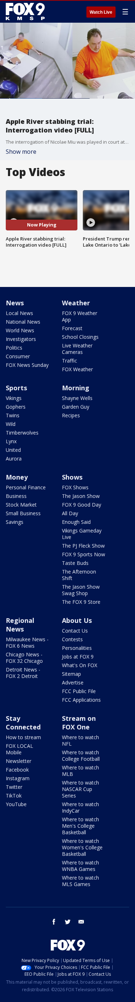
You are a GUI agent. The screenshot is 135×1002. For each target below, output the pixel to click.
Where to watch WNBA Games (80, 865)
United (13, 449)
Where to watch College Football (81, 755)
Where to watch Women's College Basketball (82, 847)
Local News (19, 313)
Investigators (21, 339)
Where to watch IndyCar (80, 807)
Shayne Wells (77, 398)
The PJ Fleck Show (83, 545)
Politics (14, 347)
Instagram (18, 778)
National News (23, 321)
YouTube (16, 804)
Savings (14, 521)
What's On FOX (79, 665)
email (81, 921)
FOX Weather (77, 369)
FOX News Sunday (27, 364)
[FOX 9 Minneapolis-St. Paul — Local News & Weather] (27, 11)
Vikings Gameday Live (82, 533)
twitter (67, 921)
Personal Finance (26, 487)
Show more (21, 152)
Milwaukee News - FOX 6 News (27, 642)
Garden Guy (75, 406)
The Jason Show (81, 496)
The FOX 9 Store (81, 601)
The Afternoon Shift (79, 574)
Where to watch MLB (80, 770)
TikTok (14, 795)
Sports (16, 387)
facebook (54, 921)
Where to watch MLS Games (80, 881)
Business (16, 496)
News (15, 302)
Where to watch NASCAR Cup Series (80, 789)
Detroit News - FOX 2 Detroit (23, 672)
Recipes (71, 415)
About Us (77, 620)
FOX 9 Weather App (79, 316)
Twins (12, 415)
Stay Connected (23, 722)
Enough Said (76, 521)
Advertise (73, 682)
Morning (75, 387)
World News (20, 330)
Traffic (69, 360)
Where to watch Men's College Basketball (80, 826)
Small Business (23, 513)
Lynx (11, 441)
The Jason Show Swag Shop (81, 590)
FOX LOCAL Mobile (19, 749)
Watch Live (101, 12)
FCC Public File (79, 691)
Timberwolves (22, 432)
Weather (76, 302)
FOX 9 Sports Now (83, 554)
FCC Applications (81, 699)
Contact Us (75, 630)
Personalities (77, 647)
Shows (72, 477)
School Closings (80, 336)
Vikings (14, 398)
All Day (70, 513)
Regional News (20, 624)
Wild (10, 424)
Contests (72, 639)
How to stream (23, 737)
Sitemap (71, 673)
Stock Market (21, 504)
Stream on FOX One (79, 722)
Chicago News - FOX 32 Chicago (24, 657)
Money (17, 477)
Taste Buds (75, 563)
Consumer (18, 356)
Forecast (72, 328)
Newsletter (18, 761)
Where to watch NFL (80, 740)
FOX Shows (75, 487)
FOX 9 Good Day (81, 504)
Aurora (14, 458)
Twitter (14, 786)
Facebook (17, 769)
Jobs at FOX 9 (78, 656)
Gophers (16, 406)
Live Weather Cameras (77, 348)
